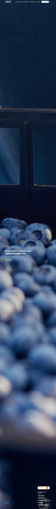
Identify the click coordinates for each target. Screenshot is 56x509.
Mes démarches (32, 1)
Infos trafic (40, 502)
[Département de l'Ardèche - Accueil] (8, 2)
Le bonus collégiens (42, 500)
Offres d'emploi (41, 495)
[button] (50, 1)
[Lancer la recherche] (47, 488)
